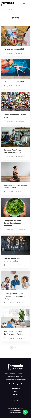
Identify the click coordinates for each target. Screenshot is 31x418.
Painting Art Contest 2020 (14, 49)
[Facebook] (13, 384)
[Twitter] (17, 384)
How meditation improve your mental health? (15, 187)
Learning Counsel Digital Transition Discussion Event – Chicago (15, 296)
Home (2, 9)
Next (19, 347)
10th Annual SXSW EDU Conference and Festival (13, 333)
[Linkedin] (9, 384)
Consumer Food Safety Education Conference (13, 151)
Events (8, 9)
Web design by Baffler (15, 412)
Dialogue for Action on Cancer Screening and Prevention (12, 223)
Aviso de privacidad (15, 410)
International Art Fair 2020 (14, 82)
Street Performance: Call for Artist (15, 116)
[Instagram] (21, 384)
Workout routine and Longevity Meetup (12, 260)
